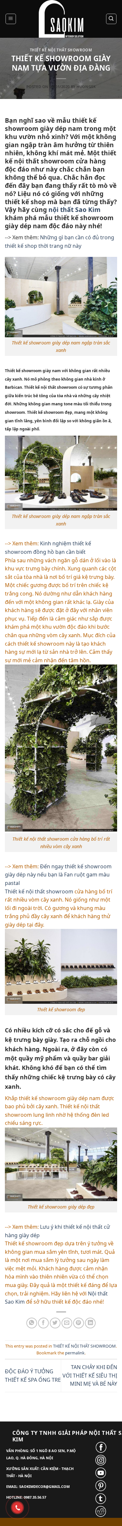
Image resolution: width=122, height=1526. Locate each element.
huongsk (86, 86)
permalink (75, 1353)
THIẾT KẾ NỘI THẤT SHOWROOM (61, 50)
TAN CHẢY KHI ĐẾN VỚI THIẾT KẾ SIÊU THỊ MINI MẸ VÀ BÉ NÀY (89, 1375)
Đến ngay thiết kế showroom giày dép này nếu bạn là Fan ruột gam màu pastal (58, 875)
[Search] (111, 19)
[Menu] (11, 19)
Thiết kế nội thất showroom (39, 891)
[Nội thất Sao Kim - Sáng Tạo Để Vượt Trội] (61, 19)
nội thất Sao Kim (74, 209)
